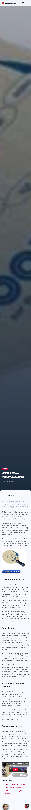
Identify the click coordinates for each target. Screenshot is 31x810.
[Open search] (27, 3)
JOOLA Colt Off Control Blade (15, 784)
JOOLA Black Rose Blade (13, 787)
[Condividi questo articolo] (27, 806)
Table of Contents (9, 496)
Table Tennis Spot (11, 3)
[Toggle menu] (23, 3)
